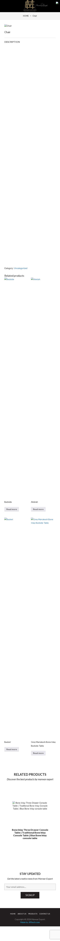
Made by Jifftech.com (30, 922)
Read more (11, 509)
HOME (26, 16)
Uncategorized (20, 268)
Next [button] (52, 811)
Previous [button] (8, 811)
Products (32, 914)
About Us (22, 914)
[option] (30, 813)
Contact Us (44, 914)
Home (13, 914)
